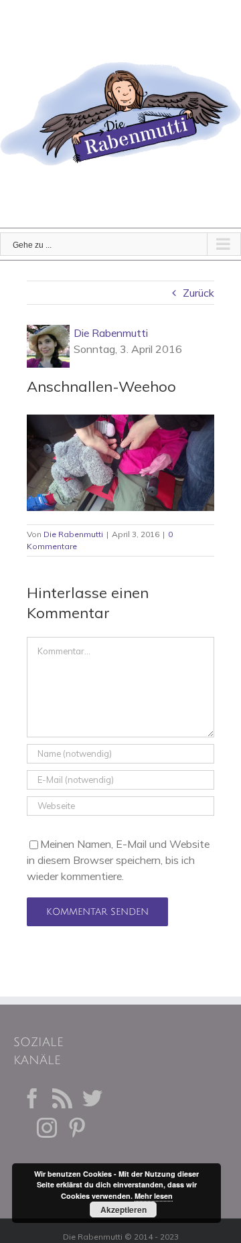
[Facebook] (32, 1098)
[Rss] (62, 1098)
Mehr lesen (154, 1196)
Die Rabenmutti (111, 333)
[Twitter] (92, 1098)
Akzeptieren (123, 1209)
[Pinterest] (77, 1128)
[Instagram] (47, 1128)
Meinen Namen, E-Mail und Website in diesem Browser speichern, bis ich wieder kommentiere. (118, 860)
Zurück (198, 292)
